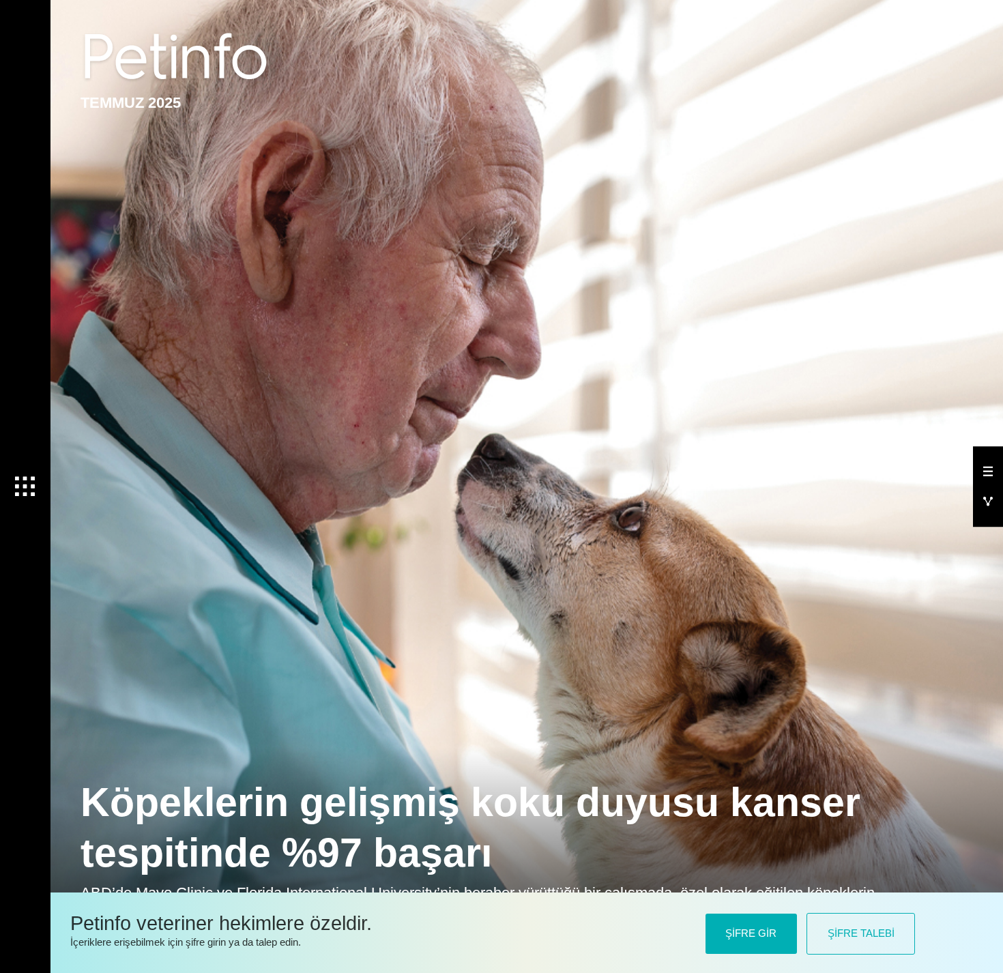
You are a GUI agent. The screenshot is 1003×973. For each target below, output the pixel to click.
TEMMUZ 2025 (131, 102)
